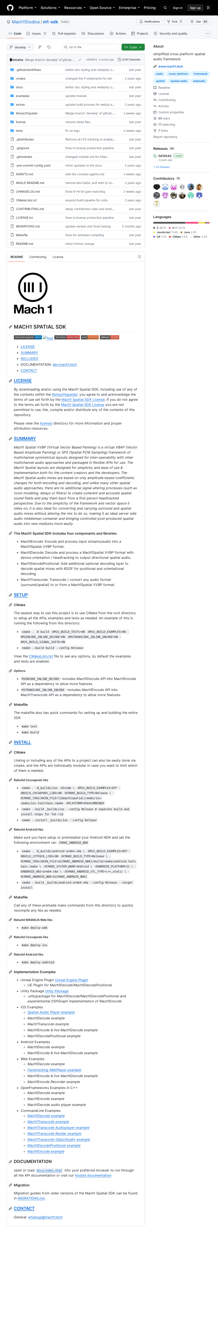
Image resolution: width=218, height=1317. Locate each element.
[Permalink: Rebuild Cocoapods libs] (11, 780)
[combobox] (92, 47)
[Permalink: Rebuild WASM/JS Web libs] (11, 920)
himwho (17, 60)
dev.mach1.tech (65, 364)
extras (20, 104)
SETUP (21, 594)
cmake (20, 78)
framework (201, 73)
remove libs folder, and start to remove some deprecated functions (111, 183)
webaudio (199, 81)
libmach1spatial (26, 113)
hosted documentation (93, 1175)
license (21, 122)
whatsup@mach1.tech (45, 1217)
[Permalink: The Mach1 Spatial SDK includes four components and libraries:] (11, 533)
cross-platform (178, 73)
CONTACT (29, 370)
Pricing (150, 8)
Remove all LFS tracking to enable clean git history (100, 139)
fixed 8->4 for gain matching (85, 191)
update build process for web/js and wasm (95, 104)
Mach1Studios (26, 21)
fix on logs (72, 130)
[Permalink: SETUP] (11, 595)
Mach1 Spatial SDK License (83, 399)
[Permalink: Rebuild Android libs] (11, 829)
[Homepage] (10, 7)
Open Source (100, 8)
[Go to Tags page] (48, 47)
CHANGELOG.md (28, 191)
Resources (73, 8)
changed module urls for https (86, 156)
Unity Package (57, 991)
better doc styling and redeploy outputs (93, 69)
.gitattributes (25, 139)
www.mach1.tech (170, 66)
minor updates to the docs (83, 165)
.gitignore (22, 148)
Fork (177, 21)
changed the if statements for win (88, 78)
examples (22, 96)
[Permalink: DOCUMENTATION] (11, 1162)
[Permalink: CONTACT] (11, 1209)
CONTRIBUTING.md (30, 209)
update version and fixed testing (88, 226)
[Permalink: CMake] (11, 605)
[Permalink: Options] (11, 671)
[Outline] (139, 256)
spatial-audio (179, 81)
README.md (24, 243)
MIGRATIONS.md (28, 226)
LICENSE (28, 347)
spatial (160, 81)
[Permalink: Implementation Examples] (11, 972)
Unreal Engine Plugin (71, 980)
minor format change (79, 243)
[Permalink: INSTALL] (11, 742)
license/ (46, 423)
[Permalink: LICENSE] (11, 381)
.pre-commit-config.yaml (33, 165)
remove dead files (77, 122)
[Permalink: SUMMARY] (11, 439)
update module (75, 96)
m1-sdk (50, 21)
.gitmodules (24, 156)
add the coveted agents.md (84, 174)
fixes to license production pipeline (89, 148)
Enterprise (127, 8)
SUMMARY (29, 352)
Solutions (49, 8)
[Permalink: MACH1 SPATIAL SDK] (11, 327)
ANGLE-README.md (30, 183)
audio (159, 73)
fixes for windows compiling (84, 235)
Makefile (22, 235)
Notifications (152, 21)
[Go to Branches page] (40, 47)
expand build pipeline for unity (86, 200)
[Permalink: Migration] (11, 1185)
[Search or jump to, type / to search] (164, 7)
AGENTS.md (24, 174)
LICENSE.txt (24, 217)
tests (19, 130)
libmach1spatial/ (64, 394)
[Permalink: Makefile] (11, 705)
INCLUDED (29, 358)
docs (19, 87)
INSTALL (22, 742)
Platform (26, 8)
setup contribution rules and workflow (91, 209)
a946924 (91, 59)
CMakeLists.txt (26, 200)
